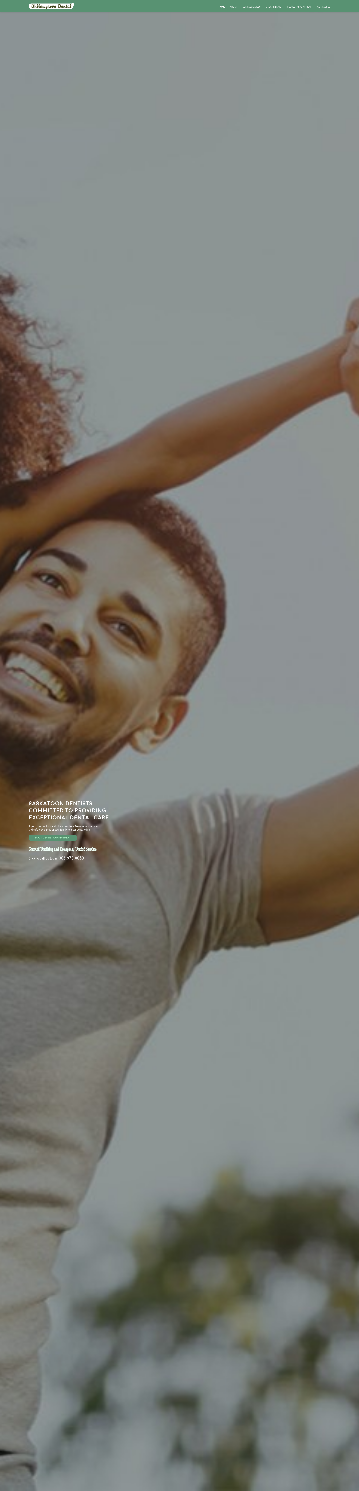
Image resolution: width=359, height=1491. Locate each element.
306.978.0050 (71, 858)
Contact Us (323, 7)
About (233, 7)
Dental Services (252, 7)
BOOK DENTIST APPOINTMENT (52, 837)
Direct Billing (273, 7)
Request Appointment (299, 7)
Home (51, 6)
